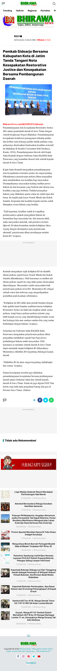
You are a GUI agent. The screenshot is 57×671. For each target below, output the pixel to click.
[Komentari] (4, 400)
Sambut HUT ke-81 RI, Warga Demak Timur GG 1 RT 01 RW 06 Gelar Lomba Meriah (33, 601)
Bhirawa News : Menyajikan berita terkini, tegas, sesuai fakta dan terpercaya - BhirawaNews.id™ (29, 650)
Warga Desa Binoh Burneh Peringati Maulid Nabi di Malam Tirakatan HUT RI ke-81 (33, 545)
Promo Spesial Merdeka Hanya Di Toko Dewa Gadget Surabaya (33, 533)
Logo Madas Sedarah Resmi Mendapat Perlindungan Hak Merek (33, 493)
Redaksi (28, 662)
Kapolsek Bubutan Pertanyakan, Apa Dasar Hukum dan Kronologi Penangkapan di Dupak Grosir (33, 589)
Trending (7, 10)
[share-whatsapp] (51, 400)
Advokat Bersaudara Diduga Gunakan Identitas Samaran (33, 504)
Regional (32, 10)
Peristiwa (45, 10)
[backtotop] (28, 636)
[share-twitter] (45, 400)
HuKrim (20, 10)
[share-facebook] (39, 400)
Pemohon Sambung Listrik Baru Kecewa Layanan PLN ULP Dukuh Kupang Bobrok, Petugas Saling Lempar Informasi (33, 558)
